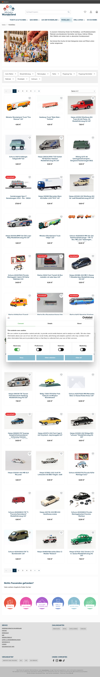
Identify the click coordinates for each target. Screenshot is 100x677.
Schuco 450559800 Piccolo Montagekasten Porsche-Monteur (81, 514)
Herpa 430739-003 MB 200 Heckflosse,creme (50, 513)
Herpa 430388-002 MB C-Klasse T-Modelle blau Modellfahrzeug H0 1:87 (81, 277)
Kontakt (4, 630)
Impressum (5, 633)
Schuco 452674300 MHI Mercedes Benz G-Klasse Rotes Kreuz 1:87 (81, 395)
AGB (3, 635)
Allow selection (50, 357)
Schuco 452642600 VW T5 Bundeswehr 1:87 (18, 553)
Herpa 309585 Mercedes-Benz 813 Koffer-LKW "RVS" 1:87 (50, 197)
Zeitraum (34, 79)
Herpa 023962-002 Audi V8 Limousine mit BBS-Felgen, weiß (50, 474)
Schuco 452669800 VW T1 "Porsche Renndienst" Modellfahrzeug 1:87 (18, 514)
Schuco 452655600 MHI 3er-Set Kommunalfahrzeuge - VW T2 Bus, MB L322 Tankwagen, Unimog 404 (82, 238)
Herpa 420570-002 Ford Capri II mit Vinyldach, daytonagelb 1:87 (50, 434)
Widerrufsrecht (7, 637)
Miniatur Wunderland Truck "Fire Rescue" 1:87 (18, 118)
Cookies (4, 644)
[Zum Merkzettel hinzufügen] (30, 98)
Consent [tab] (21, 323)
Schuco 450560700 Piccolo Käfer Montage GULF (81, 474)
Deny (21, 357)
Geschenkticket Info (8, 646)
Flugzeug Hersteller (86, 74)
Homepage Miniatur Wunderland (12, 628)
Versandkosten (45, 670)
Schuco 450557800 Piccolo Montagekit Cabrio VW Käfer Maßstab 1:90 (18, 277)
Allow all (79, 357)
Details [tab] (50, 323)
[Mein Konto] (90, 12)
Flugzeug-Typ (67, 74)
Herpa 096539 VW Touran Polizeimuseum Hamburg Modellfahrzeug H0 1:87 (18, 396)
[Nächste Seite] (35, 91)
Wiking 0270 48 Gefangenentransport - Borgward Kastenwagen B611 (81, 159)
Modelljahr (21, 79)
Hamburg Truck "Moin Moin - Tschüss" (50, 118)
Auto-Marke (9, 74)
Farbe (54, 74)
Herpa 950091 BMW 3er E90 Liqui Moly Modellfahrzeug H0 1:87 (18, 237)
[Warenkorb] (96, 12)
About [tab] (79, 323)
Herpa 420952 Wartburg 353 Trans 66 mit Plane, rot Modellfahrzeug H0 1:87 (81, 119)
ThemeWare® (69, 673)
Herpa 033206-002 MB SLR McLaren (18, 474)
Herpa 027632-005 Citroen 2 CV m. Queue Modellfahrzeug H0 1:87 (81, 554)
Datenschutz (6, 642)
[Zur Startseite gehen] (9, 10)
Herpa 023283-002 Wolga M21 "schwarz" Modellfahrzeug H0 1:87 (81, 435)
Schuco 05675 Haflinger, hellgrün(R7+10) (18, 158)
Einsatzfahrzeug (25, 74)
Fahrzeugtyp (41, 74)
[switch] (39, 349)
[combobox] (46, 12)
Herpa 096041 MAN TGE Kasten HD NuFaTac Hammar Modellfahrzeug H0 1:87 (50, 159)
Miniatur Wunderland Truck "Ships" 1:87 (50, 237)
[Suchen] (69, 12)
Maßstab (8, 79)
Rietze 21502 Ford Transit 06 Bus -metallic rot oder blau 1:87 (50, 276)
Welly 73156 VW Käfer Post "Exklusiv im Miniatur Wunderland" (50, 396)
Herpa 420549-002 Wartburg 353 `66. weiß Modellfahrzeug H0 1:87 (81, 197)
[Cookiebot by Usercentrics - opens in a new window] (83, 317)
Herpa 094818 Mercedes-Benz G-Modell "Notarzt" (50, 553)
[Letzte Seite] (39, 91)
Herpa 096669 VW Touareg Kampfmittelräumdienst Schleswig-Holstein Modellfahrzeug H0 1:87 (18, 435)
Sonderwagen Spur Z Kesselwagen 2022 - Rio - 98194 (18, 197)
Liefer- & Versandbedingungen (11, 639)
